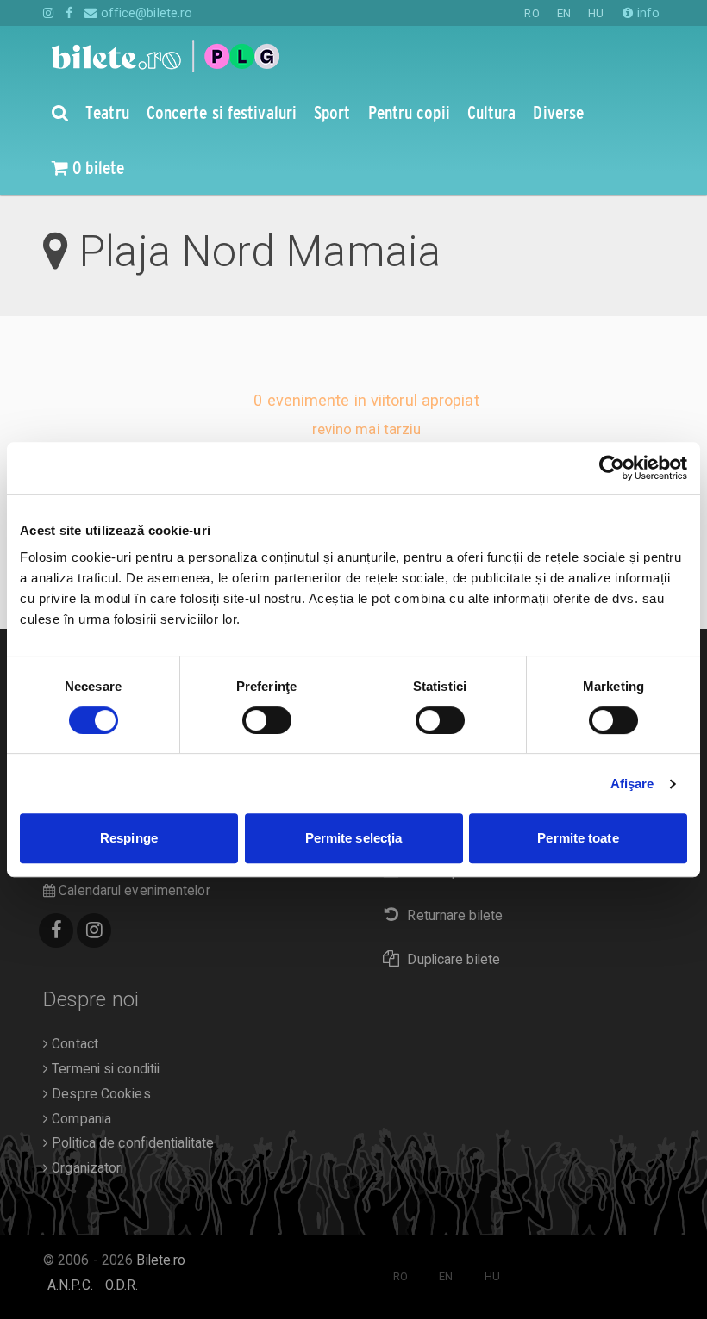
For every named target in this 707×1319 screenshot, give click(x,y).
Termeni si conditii (104, 1069)
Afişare (632, 783)
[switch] (266, 720)
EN (564, 13)
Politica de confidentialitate (131, 1143)
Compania (79, 1119)
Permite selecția (354, 838)
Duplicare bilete (453, 959)
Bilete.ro (160, 1260)
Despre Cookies (99, 1094)
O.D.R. (122, 1285)
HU (596, 13)
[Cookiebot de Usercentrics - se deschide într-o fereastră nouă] (611, 468)
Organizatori (85, 1168)
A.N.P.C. (70, 1285)
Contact (73, 1044)
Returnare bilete (455, 916)
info (647, 13)
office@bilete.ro (144, 13)
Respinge (129, 838)
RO (531, 13)
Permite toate (577, 838)
